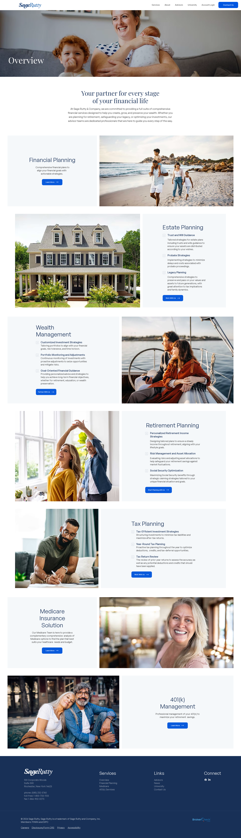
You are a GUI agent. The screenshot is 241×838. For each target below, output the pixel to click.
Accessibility (74, 827)
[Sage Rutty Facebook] (205, 779)
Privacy (61, 827)
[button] (156, 5)
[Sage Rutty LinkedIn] (209, 779)
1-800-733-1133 (41, 795)
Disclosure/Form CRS (43, 827)
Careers (25, 827)
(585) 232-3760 (39, 792)
